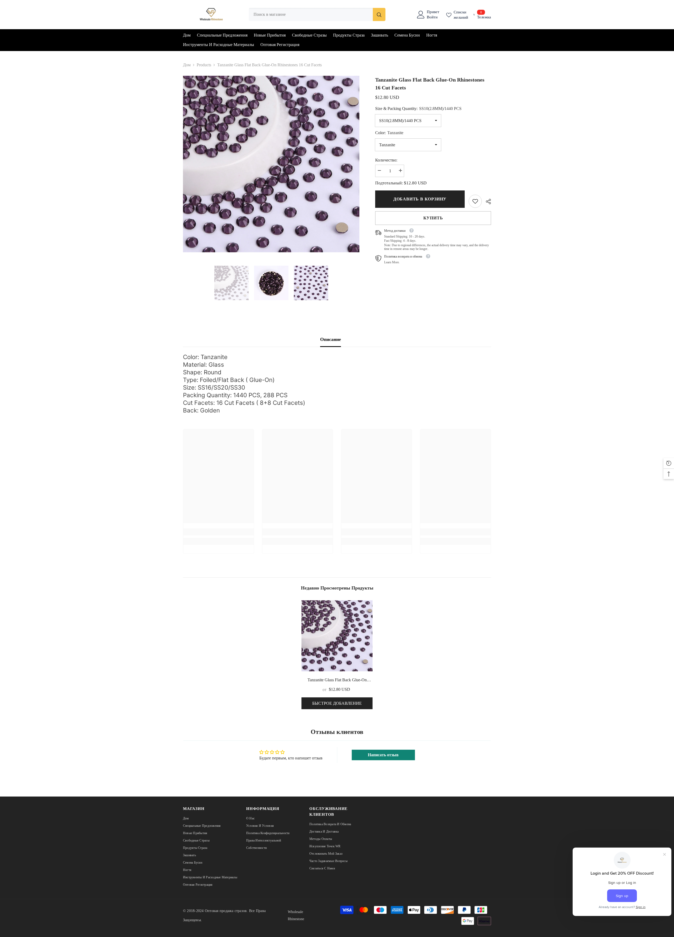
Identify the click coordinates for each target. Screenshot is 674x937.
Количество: (386, 160)
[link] (475, 201)
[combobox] (311, 14)
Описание (330, 339)
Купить (433, 218)
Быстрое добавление (337, 703)
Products (204, 65)
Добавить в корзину (420, 199)
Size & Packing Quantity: (418, 108)
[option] (271, 164)
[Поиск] (317, 14)
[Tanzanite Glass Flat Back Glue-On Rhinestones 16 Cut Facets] (337, 635)
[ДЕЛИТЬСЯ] (486, 201)
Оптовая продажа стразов (226, 911)
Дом (187, 65)
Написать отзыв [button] (383, 755)
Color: (389, 132)
